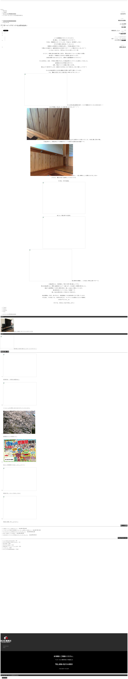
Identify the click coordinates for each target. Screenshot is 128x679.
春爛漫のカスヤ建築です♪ (10, 436)
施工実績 (124, 27)
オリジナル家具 (6, 545)
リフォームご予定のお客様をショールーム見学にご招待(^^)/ (17, 530)
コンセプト (123, 13)
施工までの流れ (122, 20)
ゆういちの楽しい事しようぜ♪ (10, 542)
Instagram (6, 646)
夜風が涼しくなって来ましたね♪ (12, 493)
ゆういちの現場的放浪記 (9, 21)
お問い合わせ (122, 47)
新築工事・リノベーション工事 (119, 30)
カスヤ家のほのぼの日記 (9, 541)
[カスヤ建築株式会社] (6, 642)
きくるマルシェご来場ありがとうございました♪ (14, 531)
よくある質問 (123, 24)
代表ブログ (123, 33)
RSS (4, 647)
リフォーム (5, 547)
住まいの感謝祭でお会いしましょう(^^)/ (14, 465)
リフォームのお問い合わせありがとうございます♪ (16, 408)
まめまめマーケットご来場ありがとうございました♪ (15, 535)
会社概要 (124, 40)
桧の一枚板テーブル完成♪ (9, 533)
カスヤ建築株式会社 (13, 675)
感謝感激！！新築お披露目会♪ (11, 379)
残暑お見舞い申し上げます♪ (10, 522)
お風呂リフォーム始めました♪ (10, 528)
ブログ (5, 12)
